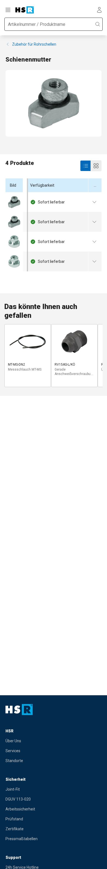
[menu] (8, 9)
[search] (98, 24)
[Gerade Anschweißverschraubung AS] (74, 341)
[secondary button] (96, 165)
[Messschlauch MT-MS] (28, 341)
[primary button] (85, 165)
